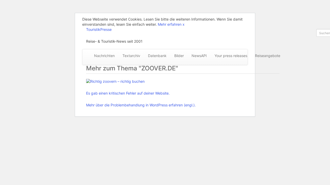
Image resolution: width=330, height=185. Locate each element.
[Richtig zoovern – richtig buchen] (141, 81)
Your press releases (230, 55)
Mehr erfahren (170, 24)
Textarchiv (131, 55)
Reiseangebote (267, 55)
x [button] (184, 24)
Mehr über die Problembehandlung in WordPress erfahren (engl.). (141, 105)
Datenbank (157, 55)
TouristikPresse (99, 29)
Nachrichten (104, 55)
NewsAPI (199, 55)
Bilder (179, 55)
